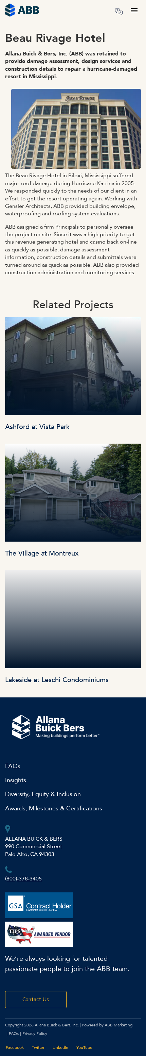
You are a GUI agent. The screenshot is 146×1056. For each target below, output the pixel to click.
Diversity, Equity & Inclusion (43, 794)
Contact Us (35, 999)
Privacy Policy (34, 1033)
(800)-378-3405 (23, 878)
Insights (15, 780)
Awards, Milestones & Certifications (53, 808)
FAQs (12, 766)
